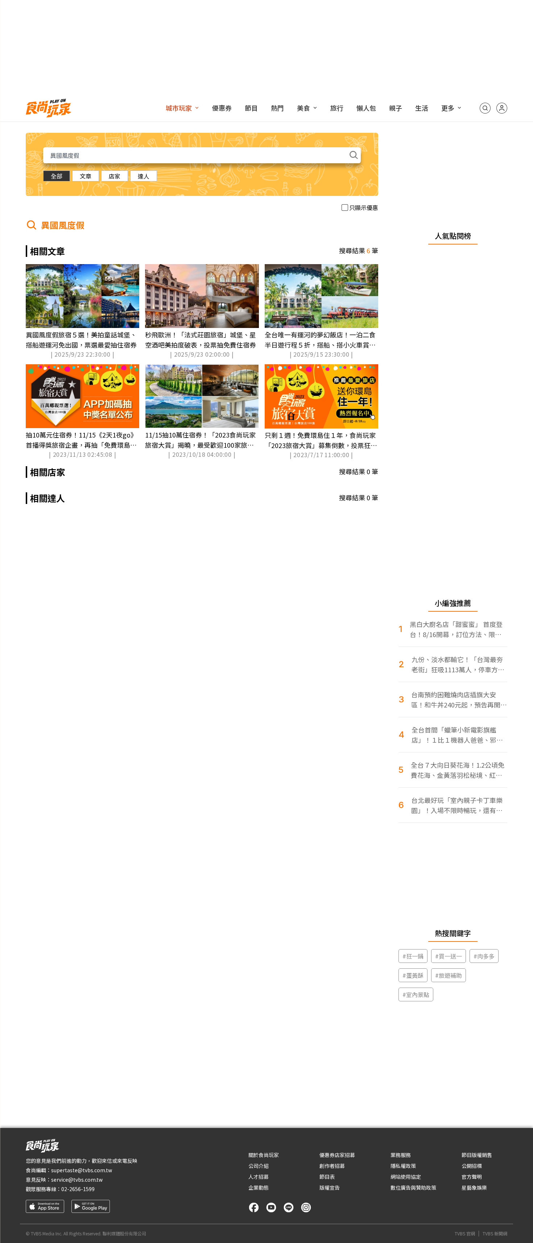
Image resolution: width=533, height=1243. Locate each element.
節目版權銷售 (477, 1154)
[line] (288, 1207)
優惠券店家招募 (337, 1154)
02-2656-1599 (78, 1189)
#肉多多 (484, 956)
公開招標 (472, 1165)
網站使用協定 (406, 1176)
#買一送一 (448, 956)
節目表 (327, 1176)
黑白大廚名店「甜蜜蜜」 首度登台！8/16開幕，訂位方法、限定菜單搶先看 (456, 629)
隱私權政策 (403, 1165)
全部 (56, 176)
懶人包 (366, 107)
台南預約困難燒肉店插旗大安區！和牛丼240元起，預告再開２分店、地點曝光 (459, 700)
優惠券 (222, 107)
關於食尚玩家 (263, 1154)
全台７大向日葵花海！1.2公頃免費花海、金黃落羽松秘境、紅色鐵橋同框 (457, 770)
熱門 (277, 107)
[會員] (501, 108)
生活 (421, 107)
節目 (251, 107)
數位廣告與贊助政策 (413, 1187)
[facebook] (253, 1207)
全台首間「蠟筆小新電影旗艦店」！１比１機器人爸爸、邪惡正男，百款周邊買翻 (457, 735)
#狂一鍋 (412, 956)
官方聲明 (472, 1176)
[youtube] (271, 1207)
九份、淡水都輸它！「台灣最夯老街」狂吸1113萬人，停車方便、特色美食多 (457, 664)
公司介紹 (258, 1165)
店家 (114, 176)
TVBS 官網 (465, 1233)
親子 (395, 107)
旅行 (336, 107)
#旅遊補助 (448, 975)
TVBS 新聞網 (495, 1233)
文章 (85, 176)
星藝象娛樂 (474, 1187)
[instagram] (306, 1207)
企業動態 (258, 1187)
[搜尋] (485, 108)
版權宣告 (329, 1187)
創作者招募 (332, 1165)
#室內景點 (415, 994)
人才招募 (258, 1176)
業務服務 (401, 1154)
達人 (143, 176)
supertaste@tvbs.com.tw (81, 1170)
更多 (447, 107)
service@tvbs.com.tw (77, 1179)
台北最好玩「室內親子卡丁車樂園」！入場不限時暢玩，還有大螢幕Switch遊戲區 (457, 805)
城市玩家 (179, 107)
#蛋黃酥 (412, 975)
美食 (303, 107)
